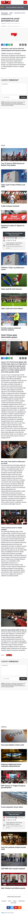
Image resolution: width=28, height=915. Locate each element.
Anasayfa (5, 13)
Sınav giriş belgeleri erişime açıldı (15, 7)
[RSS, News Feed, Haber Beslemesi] (20, 907)
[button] (20, 45)
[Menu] (25, 2)
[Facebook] (2, 45)
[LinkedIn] (7, 45)
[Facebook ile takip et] (8, 907)
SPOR (11, 13)
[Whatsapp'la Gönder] (9, 45)
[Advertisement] (14, 127)
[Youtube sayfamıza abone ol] (16, 907)
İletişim (15, 901)
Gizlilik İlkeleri (21, 901)
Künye (9, 901)
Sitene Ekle (13, 902)
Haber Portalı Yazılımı (9, 912)
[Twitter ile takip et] (12, 907)
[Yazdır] (12, 45)
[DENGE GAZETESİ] (6, 2)
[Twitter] (4, 45)
